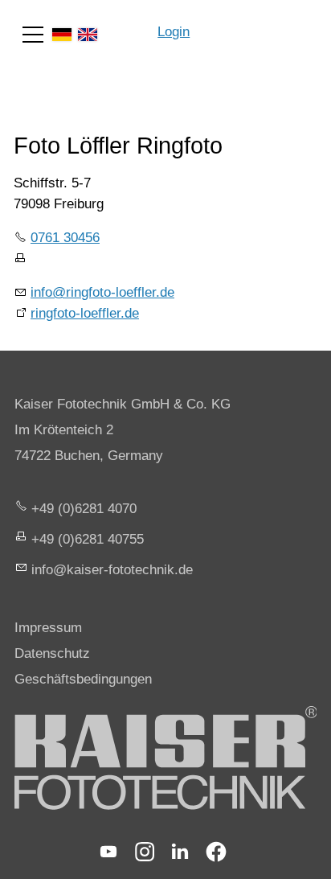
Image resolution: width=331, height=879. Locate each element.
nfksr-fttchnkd (110, 569)
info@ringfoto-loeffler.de (102, 292)
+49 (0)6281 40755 (87, 539)
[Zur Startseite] (260, 24)
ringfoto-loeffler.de (85, 313)
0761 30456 (65, 237)
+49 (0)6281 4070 (84, 508)
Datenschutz (52, 653)
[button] (33, 34)
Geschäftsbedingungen (83, 679)
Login (173, 31)
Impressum (48, 627)
